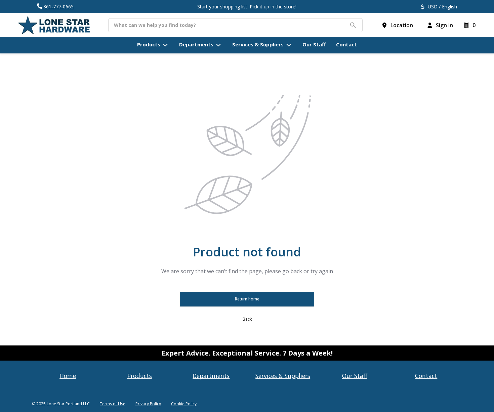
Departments (211, 376)
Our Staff (354, 376)
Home (67, 376)
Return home (247, 299)
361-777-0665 (58, 6)
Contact (426, 376)
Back (247, 319)
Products (139, 376)
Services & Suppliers (282, 376)
